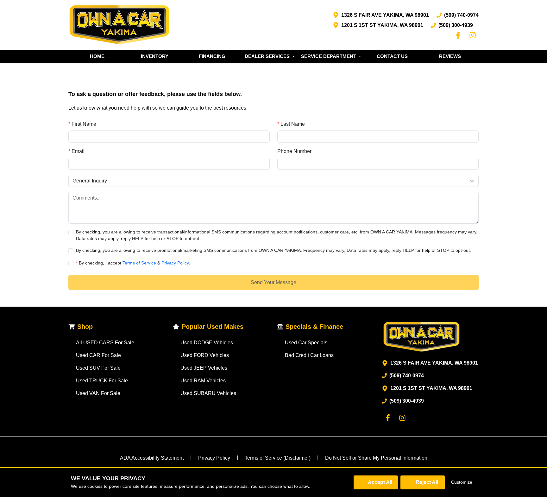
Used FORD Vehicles (204, 355)
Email (76, 151)
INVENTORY (154, 56)
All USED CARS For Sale (105, 342)
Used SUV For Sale (98, 368)
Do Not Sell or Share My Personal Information (376, 458)
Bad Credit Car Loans (309, 355)
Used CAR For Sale (98, 355)
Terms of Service (139, 262)
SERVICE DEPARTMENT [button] (331, 56)
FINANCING (212, 56)
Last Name (291, 124)
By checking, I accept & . (133, 262)
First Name (82, 124)
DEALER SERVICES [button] (270, 56)
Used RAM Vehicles (203, 380)
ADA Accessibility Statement (152, 458)
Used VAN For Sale (98, 393)
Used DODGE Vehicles (206, 342)
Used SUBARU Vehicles (208, 393)
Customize (461, 482)
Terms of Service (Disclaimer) (278, 458)
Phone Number (294, 151)
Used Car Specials (306, 342)
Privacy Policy (175, 262)
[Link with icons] (459, 35)
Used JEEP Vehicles (203, 368)
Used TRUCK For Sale (102, 380)
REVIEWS (450, 56)
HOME (97, 56)
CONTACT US (392, 56)
